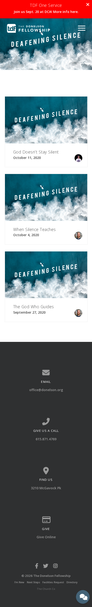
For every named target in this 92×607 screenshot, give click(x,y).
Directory (72, 582)
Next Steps (33, 582)
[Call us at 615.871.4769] (46, 421)
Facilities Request (53, 582)
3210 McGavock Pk (46, 488)
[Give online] (46, 520)
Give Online (46, 537)
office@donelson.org (46, 390)
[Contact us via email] (46, 372)
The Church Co (46, 589)
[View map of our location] (46, 471)
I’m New (19, 582)
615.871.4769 (46, 439)
